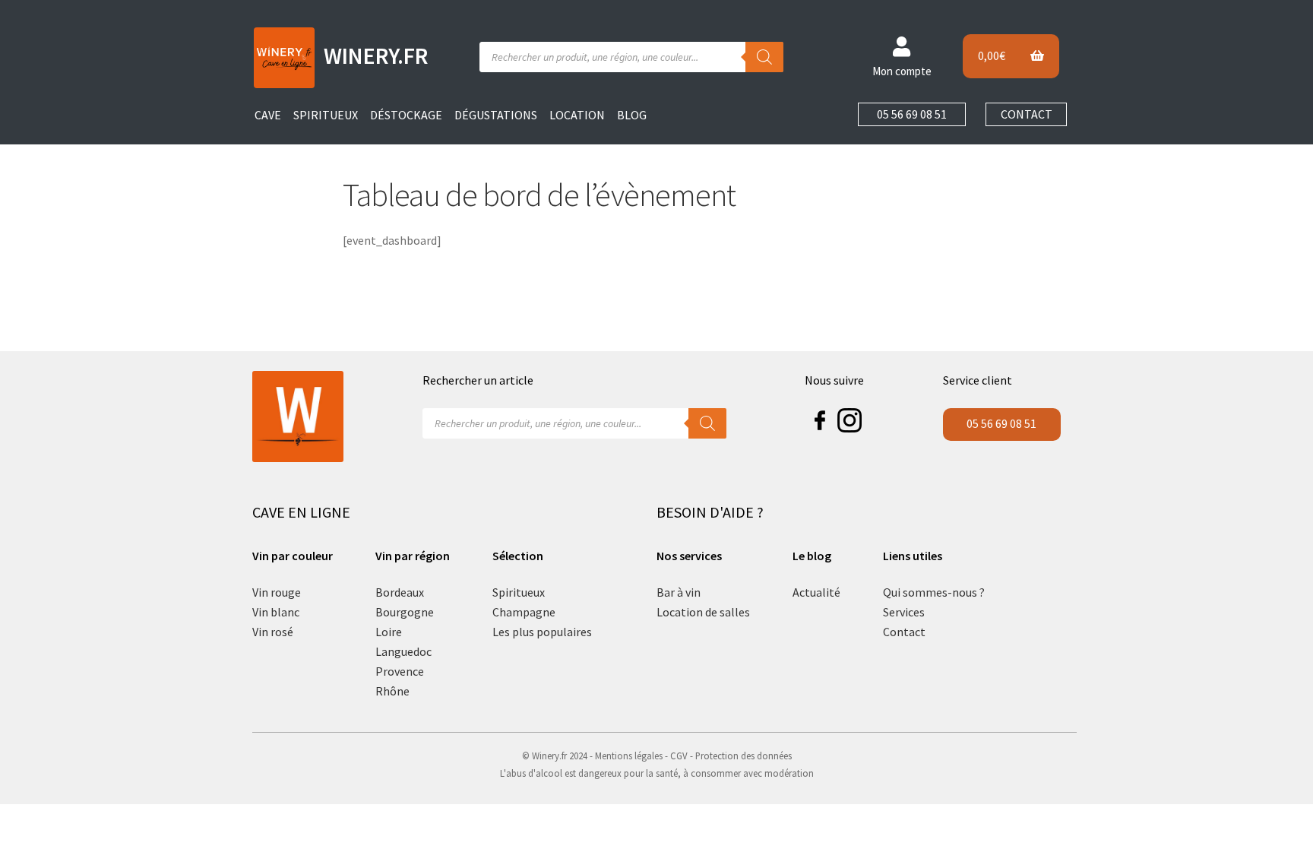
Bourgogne (404, 611)
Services (904, 611)
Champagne (523, 611)
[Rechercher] (764, 57)
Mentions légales (629, 755)
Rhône (392, 691)
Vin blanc (275, 611)
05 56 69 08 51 (912, 114)
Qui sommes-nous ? (934, 592)
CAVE (268, 114)
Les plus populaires (542, 631)
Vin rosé (272, 631)
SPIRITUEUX (325, 114)
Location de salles (703, 611)
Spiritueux (518, 592)
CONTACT (1026, 114)
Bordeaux (399, 592)
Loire (388, 631)
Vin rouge (276, 592)
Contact (904, 631)
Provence (399, 671)
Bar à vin (678, 592)
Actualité (816, 592)
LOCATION (577, 114)
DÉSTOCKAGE (406, 114)
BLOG (632, 114)
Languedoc (403, 651)
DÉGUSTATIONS (495, 114)
